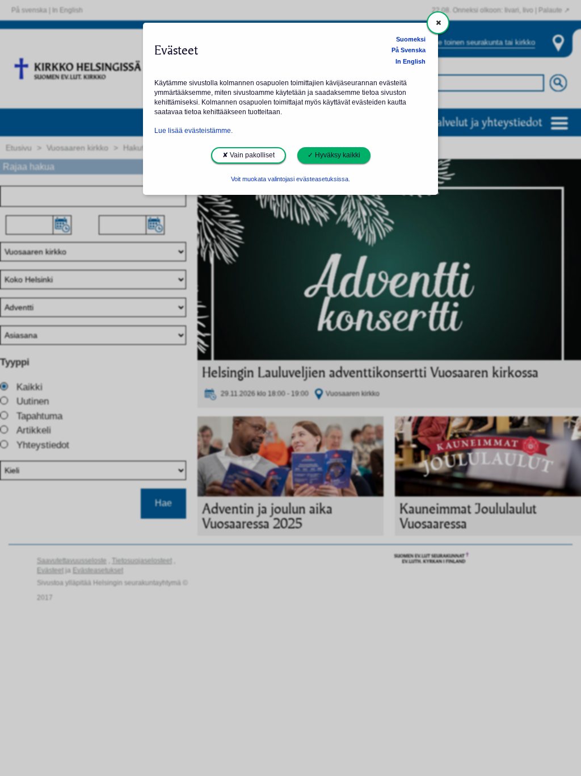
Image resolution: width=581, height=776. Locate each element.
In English (410, 61)
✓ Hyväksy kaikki (334, 155)
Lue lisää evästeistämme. (193, 131)
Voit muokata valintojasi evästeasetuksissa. (290, 179)
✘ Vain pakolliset (248, 155)
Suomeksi (411, 39)
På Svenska (408, 50)
